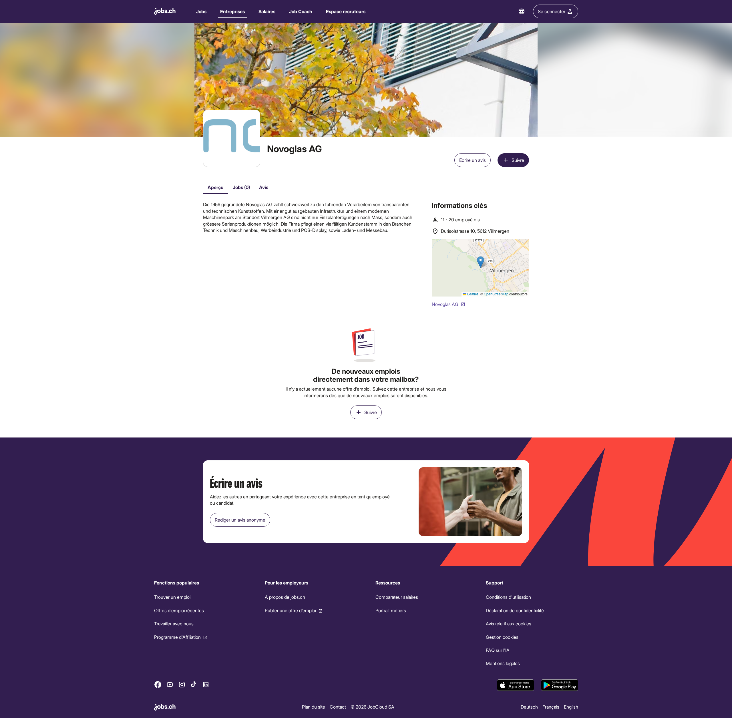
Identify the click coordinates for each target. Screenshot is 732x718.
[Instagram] (182, 684)
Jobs (201, 11)
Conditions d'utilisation (508, 597)
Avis (263, 187)
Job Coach (300, 11)
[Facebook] (158, 684)
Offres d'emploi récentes (179, 610)
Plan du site (313, 706)
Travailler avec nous (174, 623)
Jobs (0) (241, 187)
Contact (338, 706)
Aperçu (216, 187)
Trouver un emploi (172, 597)
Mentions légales (503, 663)
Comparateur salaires (396, 597)
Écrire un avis (472, 160)
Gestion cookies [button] (502, 637)
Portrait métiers (390, 610)
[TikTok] (194, 684)
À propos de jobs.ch (284, 597)
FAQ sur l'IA (498, 650)
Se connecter (551, 11)
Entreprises (232, 11)
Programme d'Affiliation (177, 637)
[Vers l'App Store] (515, 685)
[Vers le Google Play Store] (559, 685)
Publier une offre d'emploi (290, 610)
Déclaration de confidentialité (515, 610)
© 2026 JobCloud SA (372, 706)
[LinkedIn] (206, 684)
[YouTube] (170, 684)
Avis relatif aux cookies (508, 623)
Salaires (266, 11)
